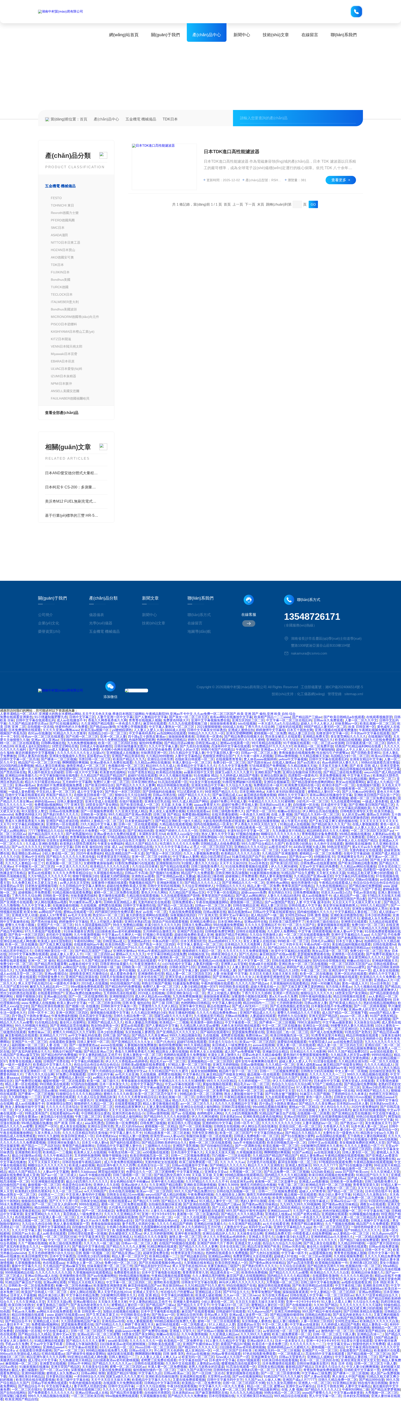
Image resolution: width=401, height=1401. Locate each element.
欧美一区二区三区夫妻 (355, 980)
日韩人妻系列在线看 (32, 756)
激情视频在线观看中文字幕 (109, 1012)
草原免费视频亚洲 (332, 775)
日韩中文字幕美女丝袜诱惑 (206, 730)
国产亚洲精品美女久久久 (320, 999)
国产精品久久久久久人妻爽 (135, 785)
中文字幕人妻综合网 (226, 1003)
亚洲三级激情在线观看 (59, 1097)
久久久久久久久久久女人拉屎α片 (80, 753)
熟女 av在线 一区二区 (151, 912)
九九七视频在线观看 (368, 986)
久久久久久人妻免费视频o (239, 1250)
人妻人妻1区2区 (243, 967)
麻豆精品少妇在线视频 (57, 1116)
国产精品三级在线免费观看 (342, 772)
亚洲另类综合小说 (182, 1188)
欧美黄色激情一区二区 (239, 818)
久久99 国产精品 (206, 1250)
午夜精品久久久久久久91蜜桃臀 (271, 801)
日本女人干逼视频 (361, 1100)
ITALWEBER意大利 (65, 302)
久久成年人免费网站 (281, 931)
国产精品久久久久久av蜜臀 (141, 860)
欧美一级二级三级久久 (103, 1081)
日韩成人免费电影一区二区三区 (256, 1136)
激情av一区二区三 (382, 779)
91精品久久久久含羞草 (69, 733)
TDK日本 (57, 265)
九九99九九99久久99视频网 (300, 1204)
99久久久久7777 (325, 1165)
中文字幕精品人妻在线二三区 (356, 912)
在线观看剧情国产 (51, 993)
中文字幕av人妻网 (185, 857)
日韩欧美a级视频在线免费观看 (143, 1064)
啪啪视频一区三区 (198, 870)
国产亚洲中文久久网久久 (42, 1188)
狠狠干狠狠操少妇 (85, 876)
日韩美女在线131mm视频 (352, 1097)
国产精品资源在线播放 (47, 1006)
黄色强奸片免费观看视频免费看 (60, 785)
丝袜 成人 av (113, 847)
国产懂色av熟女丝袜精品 (260, 1204)
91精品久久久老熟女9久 (370, 1194)
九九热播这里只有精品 (288, 831)
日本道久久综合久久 (223, 1042)
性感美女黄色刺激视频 (125, 1139)
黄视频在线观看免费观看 (233, 1029)
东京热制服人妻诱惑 (139, 1032)
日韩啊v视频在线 (53, 743)
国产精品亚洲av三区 (98, 1051)
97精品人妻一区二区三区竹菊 (280, 808)
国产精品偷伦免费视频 (365, 886)
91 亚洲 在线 (307, 818)
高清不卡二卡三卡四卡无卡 (282, 944)
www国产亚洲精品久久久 (299, 1178)
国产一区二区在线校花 (59, 999)
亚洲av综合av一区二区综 (348, 1201)
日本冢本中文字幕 (223, 918)
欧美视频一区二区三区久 (64, 863)
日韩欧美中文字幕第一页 (118, 1006)
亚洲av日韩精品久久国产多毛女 (54, 818)
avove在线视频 (111, 1045)
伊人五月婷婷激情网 (158, 1233)
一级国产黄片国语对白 (337, 879)
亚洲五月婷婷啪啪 (226, 1064)
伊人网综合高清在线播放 (320, 811)
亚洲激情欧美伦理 (151, 973)
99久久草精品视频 (197, 1045)
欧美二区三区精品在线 (226, 1198)
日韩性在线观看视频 (36, 850)
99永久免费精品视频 (112, 740)
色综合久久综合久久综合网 (291, 1084)
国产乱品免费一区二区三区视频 (303, 990)
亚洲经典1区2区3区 (209, 808)
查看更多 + (340, 180)
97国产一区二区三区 (321, 1198)
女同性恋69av (295, 915)
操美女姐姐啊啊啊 (204, 1071)
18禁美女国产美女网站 (101, 805)
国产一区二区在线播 (105, 860)
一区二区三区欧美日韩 (104, 1003)
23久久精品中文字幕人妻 (186, 753)
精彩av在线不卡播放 (53, 837)
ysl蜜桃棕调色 (122, 730)
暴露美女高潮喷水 (65, 1220)
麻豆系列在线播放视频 (369, 1110)
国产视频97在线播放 (164, 873)
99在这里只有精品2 (280, 918)
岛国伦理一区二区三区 (16, 1100)
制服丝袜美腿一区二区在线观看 (209, 1136)
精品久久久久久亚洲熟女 (227, 840)
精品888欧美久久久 (48, 1207)
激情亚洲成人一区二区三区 (86, 766)
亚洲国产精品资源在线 (128, 756)
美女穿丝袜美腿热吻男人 (341, 905)
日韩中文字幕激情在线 (139, 905)
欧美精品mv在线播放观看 (217, 960)
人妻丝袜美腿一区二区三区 (199, 1220)
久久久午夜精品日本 (57, 1155)
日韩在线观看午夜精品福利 (291, 960)
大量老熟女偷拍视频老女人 (97, 1250)
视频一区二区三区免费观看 (202, 1139)
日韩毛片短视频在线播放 (118, 977)
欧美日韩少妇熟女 (299, 844)
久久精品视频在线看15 (57, 947)
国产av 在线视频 (183, 1113)
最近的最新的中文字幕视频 (35, 753)
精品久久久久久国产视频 (190, 1100)
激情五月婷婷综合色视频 (258, 1185)
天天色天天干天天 (160, 840)
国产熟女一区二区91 (261, 811)
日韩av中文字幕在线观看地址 (274, 912)
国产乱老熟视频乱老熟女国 (289, 1006)
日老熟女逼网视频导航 (62, 840)
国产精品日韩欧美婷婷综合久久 (164, 1142)
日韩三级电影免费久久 (228, 811)
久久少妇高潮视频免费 (191, 840)
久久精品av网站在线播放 (152, 762)
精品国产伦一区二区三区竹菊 (39, 762)
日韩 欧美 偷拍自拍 (88, 847)
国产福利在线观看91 (215, 1032)
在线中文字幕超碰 (356, 853)
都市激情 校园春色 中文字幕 (108, 850)
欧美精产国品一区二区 (320, 808)
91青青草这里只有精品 (113, 857)
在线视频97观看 (379, 736)
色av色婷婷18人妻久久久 (340, 762)
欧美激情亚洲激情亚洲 (273, 977)
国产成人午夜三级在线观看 (366, 1178)
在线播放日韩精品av (355, 947)
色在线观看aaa (26, 1217)
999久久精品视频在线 (185, 1035)
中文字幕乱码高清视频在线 (354, 876)
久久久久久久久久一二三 (327, 1074)
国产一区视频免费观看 (97, 811)
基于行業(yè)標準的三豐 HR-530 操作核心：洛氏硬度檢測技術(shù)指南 (76, 515)
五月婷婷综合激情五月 (159, 931)
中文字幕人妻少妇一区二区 (117, 798)
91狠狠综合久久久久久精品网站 (79, 1094)
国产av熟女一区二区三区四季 (198, 999)
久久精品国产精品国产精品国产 (103, 775)
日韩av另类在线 (164, 795)
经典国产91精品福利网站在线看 (358, 746)
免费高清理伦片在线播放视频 (184, 860)
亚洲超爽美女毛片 (164, 818)
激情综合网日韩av (332, 1178)
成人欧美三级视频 (210, 879)
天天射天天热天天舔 (330, 873)
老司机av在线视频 (133, 1019)
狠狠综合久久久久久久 (317, 993)
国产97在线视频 (379, 899)
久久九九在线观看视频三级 (188, 723)
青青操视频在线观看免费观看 (21, 1237)
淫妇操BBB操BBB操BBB (77, 740)
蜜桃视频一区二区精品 (246, 902)
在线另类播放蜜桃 (225, 814)
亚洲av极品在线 (55, 996)
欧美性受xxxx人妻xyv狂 (167, 1136)
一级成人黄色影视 (21, 792)
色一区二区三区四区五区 (331, 1227)
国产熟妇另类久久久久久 (61, 814)
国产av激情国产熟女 (279, 902)
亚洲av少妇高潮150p (377, 1087)
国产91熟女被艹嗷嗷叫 (281, 1094)
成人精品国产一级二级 (349, 895)
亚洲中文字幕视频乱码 (54, 1227)
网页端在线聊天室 (111, 1172)
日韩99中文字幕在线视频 (239, 1220)
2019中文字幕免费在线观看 (28, 954)
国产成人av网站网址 (250, 895)
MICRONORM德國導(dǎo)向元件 (75, 317)
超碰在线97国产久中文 (231, 1159)
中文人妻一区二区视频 (351, 1071)
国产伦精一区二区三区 (82, 736)
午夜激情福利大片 (155, 1198)
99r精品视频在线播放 (354, 834)
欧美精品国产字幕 (134, 1038)
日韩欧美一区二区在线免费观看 (144, 967)
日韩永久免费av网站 (196, 925)
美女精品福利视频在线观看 (351, 944)
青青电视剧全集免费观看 (319, 834)
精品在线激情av (290, 860)
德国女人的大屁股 (87, 1168)
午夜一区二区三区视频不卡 (313, 1250)
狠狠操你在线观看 (34, 1201)
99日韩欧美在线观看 (46, 967)
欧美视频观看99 (33, 840)
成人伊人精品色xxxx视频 (153, 996)
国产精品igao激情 (102, 727)
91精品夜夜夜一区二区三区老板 (259, 827)
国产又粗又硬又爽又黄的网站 (302, 986)
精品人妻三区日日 (301, 733)
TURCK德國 (59, 287)
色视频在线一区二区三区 (126, 766)
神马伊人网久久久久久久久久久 (84, 1139)
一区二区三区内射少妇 (68, 850)
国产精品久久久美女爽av (150, 1035)
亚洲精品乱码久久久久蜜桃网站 (271, 1048)
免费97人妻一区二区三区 (111, 782)
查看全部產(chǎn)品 (61, 413)
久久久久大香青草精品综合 (163, 870)
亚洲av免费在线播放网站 (83, 993)
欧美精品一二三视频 (174, 1022)
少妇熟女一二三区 (51, 1194)
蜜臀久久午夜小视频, (20, 925)
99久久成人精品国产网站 (190, 801)
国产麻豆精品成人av (227, 795)
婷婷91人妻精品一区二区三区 (101, 821)
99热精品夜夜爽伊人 (382, 990)
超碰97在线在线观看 (142, 775)
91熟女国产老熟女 (358, 1032)
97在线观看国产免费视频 (267, 766)
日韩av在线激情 (160, 769)
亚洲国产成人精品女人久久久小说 (225, 1019)
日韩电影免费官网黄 (219, 931)
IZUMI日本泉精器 (63, 376)
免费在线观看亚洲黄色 (16, 717)
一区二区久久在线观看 (190, 1217)
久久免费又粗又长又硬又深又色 (35, 883)
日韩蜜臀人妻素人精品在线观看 (162, 798)
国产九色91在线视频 (194, 746)
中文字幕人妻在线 (320, 788)
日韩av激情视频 (286, 756)
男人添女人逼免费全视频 (167, 811)
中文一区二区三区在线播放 (281, 1025)
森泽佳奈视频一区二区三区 (297, 1162)
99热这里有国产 (338, 847)
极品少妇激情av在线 (26, 1155)
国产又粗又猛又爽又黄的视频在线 (333, 821)
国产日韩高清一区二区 (241, 808)
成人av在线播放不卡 (71, 720)
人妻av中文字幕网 (56, 1172)
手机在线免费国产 (162, 999)
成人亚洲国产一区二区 (101, 1029)
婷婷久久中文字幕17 (293, 795)
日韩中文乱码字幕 (143, 938)
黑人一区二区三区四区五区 (212, 847)
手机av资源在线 (364, 892)
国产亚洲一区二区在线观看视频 (296, 879)
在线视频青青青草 (229, 759)
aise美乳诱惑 (94, 1123)
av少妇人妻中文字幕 (212, 1168)
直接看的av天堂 (98, 756)
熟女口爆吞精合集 (161, 1019)
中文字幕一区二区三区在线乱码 (289, 720)
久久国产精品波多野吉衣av (28, 723)
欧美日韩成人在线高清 (231, 769)
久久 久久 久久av (232, 1162)
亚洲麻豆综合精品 (275, 1051)
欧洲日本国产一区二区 (338, 785)
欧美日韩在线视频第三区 (124, 1058)
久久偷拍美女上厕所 (230, 1194)
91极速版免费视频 (72, 879)
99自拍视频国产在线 (125, 983)
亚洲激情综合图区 (59, 1103)
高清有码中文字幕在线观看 (230, 746)
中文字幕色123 (193, 1074)
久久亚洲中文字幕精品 (114, 1068)
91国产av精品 (302, 1152)
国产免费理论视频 (28, 1081)
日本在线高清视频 (122, 1191)
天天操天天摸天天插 (219, 1152)
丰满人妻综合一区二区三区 (191, 762)
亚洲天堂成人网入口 (304, 1009)
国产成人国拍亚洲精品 (284, 1207)
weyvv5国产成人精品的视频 (166, 1194)
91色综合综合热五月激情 (127, 840)
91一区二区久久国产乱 (298, 925)
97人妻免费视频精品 (311, 1087)
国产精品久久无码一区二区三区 (317, 814)
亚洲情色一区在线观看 (62, 824)
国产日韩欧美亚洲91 (366, 753)
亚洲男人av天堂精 (192, 779)
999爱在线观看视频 (126, 1188)
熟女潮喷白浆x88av (26, 853)
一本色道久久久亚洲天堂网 (319, 1217)
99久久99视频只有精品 (31, 1025)
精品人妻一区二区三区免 (131, 818)
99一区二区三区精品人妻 (139, 957)
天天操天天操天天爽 (333, 766)
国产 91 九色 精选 (59, 970)
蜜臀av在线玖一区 (52, 788)
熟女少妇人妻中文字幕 (334, 1194)
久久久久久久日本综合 (62, 1107)
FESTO (56, 198)
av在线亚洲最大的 (327, 1152)
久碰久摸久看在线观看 (297, 850)
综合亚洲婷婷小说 (369, 1038)
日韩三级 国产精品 (166, 814)
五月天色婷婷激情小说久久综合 (185, 1009)
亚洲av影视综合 (55, 973)
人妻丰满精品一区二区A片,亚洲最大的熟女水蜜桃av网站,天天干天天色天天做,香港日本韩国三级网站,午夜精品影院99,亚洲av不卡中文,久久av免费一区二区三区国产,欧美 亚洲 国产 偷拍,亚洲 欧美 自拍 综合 (148, 714)
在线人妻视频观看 (365, 824)
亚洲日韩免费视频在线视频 (27, 1048)
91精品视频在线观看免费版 (72, 892)
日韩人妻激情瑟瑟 (70, 801)
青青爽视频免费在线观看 (88, 837)
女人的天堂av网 (353, 814)
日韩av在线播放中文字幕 (190, 1165)
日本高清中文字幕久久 (187, 1152)
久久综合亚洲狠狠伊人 (198, 886)
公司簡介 (45, 615)
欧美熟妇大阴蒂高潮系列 (78, 844)
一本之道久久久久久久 (72, 866)
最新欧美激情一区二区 (293, 1058)
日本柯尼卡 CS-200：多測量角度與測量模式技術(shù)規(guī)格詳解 (76, 487)
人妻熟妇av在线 (383, 834)
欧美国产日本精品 (13, 957)
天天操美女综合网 (367, 1022)
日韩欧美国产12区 (182, 967)
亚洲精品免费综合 (203, 921)
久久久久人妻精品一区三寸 (184, 850)
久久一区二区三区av (81, 798)
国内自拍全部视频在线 (329, 960)
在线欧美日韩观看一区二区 (194, 759)
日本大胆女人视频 (278, 928)
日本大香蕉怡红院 (193, 941)
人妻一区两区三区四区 (355, 1149)
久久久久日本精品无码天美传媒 (85, 1133)
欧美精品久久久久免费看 (377, 977)
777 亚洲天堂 (74, 805)
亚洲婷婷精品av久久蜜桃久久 (332, 1237)
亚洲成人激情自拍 (241, 730)
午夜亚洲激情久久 (147, 964)
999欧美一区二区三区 (293, 941)
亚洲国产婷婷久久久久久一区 (176, 831)
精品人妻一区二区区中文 (92, 1230)
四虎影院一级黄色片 (302, 775)
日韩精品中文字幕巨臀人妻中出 (120, 1146)
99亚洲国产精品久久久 (221, 792)
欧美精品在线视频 (348, 740)
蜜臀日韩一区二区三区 (73, 779)
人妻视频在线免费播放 (140, 1045)
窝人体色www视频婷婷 (260, 759)
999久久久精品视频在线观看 (367, 1074)
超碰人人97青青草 (52, 915)
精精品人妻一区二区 (23, 769)
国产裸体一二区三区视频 (59, 759)
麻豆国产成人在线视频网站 (58, 769)
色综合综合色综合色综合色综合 (376, 883)
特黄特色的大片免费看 (71, 727)
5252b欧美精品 (322, 1172)
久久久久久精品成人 (378, 1064)
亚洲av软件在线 (255, 921)
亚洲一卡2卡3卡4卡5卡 (158, 1214)
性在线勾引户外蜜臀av (332, 753)
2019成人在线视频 (94, 983)
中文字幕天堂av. (359, 775)
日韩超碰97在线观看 (223, 1217)
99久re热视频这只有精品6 (217, 889)
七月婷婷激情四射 (239, 980)
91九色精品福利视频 (380, 938)
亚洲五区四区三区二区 (248, 720)
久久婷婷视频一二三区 (254, 1081)
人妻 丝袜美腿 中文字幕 (230, 973)
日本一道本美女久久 (114, 1084)
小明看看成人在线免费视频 (311, 1233)
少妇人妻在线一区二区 (58, 853)
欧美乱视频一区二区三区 (377, 723)
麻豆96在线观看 (154, 723)
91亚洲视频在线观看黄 (47, 1181)
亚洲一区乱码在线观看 (350, 973)
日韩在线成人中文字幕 (304, 905)
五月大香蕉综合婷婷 (91, 1217)
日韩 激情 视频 (317, 915)
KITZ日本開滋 (61, 339)
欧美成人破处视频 (82, 1165)
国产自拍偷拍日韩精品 (75, 957)
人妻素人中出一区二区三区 (259, 1178)
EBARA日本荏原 (62, 361)
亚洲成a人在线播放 (120, 908)
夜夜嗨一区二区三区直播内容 (198, 1214)
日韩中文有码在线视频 (163, 886)
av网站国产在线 (50, 912)
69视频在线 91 (324, 857)
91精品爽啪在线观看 (162, 1246)
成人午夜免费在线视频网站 (123, 1162)
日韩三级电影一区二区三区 (132, 1175)
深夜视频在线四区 (183, 915)
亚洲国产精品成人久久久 (257, 1012)
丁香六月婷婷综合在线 (105, 1071)
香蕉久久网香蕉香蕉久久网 (107, 720)
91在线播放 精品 (206, 775)
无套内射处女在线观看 (365, 850)
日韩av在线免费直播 (64, 811)
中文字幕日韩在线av (268, 1133)
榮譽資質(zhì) (49, 631)
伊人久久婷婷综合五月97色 (292, 1081)
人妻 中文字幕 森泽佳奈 (313, 902)
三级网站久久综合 (265, 1019)
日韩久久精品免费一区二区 (132, 1016)
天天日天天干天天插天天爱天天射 (357, 902)
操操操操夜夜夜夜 (223, 723)
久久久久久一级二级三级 (101, 1243)
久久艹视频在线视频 (113, 938)
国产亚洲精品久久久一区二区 (243, 883)
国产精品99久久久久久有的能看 (167, 1116)
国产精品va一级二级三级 (220, 990)
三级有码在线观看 (289, 727)
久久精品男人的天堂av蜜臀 (199, 1025)
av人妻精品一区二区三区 (207, 899)
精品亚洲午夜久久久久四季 (116, 1165)
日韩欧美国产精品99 (54, 827)
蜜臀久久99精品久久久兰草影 (298, 1012)
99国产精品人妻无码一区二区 (325, 727)
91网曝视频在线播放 (364, 1214)
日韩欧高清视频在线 (236, 1107)
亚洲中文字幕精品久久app (350, 934)
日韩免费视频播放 (306, 892)
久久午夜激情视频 (87, 934)
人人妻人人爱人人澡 (148, 730)
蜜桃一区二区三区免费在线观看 (373, 798)
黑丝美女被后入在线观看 (283, 736)
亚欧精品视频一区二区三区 (259, 850)
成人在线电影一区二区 (281, 1139)
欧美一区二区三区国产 (236, 1133)
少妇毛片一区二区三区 (312, 801)
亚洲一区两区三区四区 (72, 1012)
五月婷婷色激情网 (313, 1038)
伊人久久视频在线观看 (147, 1178)
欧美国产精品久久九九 (129, 759)
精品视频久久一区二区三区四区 (111, 928)
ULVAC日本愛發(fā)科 (66, 369)
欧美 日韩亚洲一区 (361, 727)
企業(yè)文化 (48, 623)
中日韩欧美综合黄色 (95, 1113)
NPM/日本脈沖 (61, 383)
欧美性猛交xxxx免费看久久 (47, 1149)
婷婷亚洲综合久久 (224, 954)
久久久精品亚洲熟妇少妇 (149, 1012)
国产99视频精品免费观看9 (54, 808)
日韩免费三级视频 (153, 1123)
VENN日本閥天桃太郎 (66, 346)
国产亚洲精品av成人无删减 (48, 749)
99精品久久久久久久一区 (206, 733)
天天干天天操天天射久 (183, 827)
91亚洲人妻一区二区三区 (57, 1217)
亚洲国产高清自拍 (190, 931)
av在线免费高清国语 (348, 1042)
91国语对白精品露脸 (383, 1201)
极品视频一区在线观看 (263, 1074)
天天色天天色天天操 (193, 918)
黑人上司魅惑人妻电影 (106, 921)
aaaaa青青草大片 (207, 805)
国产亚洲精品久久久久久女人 (234, 977)
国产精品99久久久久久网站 (287, 947)
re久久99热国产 (95, 1191)
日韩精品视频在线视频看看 (120, 1198)
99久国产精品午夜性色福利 (245, 1211)
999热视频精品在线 (138, 847)
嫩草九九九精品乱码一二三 (49, 986)
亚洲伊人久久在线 (106, 1185)
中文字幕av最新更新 (337, 1022)
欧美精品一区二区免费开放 (313, 746)
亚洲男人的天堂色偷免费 (153, 749)
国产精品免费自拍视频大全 (243, 736)
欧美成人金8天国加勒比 (32, 746)
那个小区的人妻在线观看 (279, 899)
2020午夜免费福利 (89, 853)
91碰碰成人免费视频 (57, 1230)
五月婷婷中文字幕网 (76, 782)
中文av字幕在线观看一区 (183, 1084)
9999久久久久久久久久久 (46, 798)
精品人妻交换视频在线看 (160, 1103)
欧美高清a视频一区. (95, 730)
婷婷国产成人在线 (300, 967)
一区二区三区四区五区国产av (372, 831)
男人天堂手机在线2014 (90, 970)
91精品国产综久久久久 (372, 1175)
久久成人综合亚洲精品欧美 (96, 1097)
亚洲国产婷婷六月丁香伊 (215, 1243)
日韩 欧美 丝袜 (326, 1149)
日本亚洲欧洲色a (143, 782)
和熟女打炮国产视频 (156, 983)
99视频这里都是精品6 (241, 837)
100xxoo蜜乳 (355, 967)
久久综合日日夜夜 (145, 866)
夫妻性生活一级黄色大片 (341, 1133)
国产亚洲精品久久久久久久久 (43, 1009)
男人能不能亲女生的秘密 (46, 772)
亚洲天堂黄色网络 (356, 1058)
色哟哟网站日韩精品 (171, 740)
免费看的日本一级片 (268, 785)
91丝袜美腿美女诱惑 (179, 928)
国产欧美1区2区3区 (284, 863)
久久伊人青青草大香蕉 (178, 1077)
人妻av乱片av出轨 (355, 860)
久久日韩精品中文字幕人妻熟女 (82, 886)
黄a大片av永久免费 (366, 847)
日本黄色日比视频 (93, 769)
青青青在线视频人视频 (145, 720)
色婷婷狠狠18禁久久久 (249, 947)
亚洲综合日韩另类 (160, 759)
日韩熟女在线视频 (226, 1126)
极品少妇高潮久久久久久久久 (87, 1181)
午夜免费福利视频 (64, 1016)
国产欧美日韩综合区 (99, 785)
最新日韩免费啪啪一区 (207, 837)
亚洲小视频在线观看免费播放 (336, 730)
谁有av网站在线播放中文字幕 (231, 717)
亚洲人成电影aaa (308, 1064)
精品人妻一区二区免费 (263, 886)
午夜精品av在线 (247, 749)
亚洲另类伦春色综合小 (128, 1113)
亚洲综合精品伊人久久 (218, 1233)
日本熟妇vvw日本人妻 (275, 805)
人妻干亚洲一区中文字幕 (115, 717)
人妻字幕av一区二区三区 (328, 1019)
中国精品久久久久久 (230, 886)
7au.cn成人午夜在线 (42, 957)
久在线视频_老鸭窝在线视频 (100, 905)
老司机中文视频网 (59, 934)
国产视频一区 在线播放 (82, 1006)
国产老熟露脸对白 (79, 834)
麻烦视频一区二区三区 (44, 1185)
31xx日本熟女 (258, 863)
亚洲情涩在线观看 (354, 921)
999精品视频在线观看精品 (244, 1175)
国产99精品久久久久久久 (228, 1165)
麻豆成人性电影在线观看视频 (235, 1129)
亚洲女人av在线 (45, 1038)
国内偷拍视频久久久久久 (315, 912)
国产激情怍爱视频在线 (126, 870)
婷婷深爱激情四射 (356, 818)
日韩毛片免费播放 (253, 1207)
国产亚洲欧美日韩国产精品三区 (371, 805)
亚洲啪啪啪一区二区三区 (293, 1230)
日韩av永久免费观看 (328, 720)
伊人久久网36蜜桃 (284, 866)
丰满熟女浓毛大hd (152, 834)
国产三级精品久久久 (59, 870)
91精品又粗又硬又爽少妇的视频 (370, 873)
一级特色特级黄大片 (365, 1227)
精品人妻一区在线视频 (21, 1084)
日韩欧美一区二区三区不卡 (219, 1178)
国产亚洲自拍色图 (140, 831)
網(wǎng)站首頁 (124, 34)
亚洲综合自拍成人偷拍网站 (200, 1107)
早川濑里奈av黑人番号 (85, 902)
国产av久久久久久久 (26, 847)
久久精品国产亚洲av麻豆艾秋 (175, 1168)
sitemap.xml (353, 694)
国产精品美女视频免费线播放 (325, 957)
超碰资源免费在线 (156, 1253)
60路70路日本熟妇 (137, 1240)
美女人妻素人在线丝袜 (259, 941)
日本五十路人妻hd (349, 941)
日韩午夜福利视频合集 (315, 996)
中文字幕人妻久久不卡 (126, 1133)
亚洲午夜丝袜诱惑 (187, 1233)
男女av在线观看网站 (350, 782)
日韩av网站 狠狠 (321, 840)
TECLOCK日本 (62, 294)
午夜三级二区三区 (314, 970)
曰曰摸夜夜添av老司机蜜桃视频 (118, 931)
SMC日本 (58, 227)
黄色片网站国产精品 (191, 1048)
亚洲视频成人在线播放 (122, 753)
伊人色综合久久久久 (288, 769)
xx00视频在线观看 (149, 928)
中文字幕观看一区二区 (241, 1022)
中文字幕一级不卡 (294, 1253)
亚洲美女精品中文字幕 (366, 759)
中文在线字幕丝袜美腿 (60, 1250)
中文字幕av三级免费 (162, 918)
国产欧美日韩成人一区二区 (139, 805)
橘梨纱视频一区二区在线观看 (64, 1081)
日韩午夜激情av (281, 1240)
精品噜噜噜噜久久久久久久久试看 (298, 908)
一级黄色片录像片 (66, 983)
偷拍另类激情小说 (304, 883)
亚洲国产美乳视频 (186, 1146)
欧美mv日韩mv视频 (385, 756)
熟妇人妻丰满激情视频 (275, 876)
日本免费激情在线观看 (24, 730)
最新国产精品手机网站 (231, 934)
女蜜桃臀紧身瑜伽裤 (98, 863)
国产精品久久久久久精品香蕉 (242, 1214)
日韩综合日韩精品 (212, 831)
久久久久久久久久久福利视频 (369, 1019)
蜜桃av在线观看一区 (235, 743)
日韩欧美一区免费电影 (122, 1123)
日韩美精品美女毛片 (294, 1019)
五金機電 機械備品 (141, 119)
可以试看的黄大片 (190, 792)
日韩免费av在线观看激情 (318, 863)
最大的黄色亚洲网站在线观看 (147, 915)
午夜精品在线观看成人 (335, 883)
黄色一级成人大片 (355, 983)
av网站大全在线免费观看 (111, 1077)
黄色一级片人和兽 (319, 1097)
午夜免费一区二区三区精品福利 (171, 1038)
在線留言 (309, 34)
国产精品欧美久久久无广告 (330, 824)
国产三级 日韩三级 (165, 1003)
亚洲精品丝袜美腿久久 (21, 775)
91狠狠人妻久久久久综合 (199, 863)
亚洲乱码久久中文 (158, 1029)
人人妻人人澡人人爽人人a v (374, 827)
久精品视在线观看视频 (175, 824)
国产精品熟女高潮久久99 (172, 1175)
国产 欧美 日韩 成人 (363, 766)
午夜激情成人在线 (73, 928)
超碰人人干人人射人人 (317, 723)
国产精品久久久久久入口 (202, 883)
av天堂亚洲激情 (26, 1120)
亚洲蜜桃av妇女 (138, 941)
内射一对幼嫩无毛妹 (325, 983)
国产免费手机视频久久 (382, 954)
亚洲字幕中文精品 (192, 1006)
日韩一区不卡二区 (41, 1012)
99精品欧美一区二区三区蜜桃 (146, 1090)
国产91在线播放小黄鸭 (297, 1136)
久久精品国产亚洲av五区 (71, 889)
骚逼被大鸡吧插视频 (114, 876)
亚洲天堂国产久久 (100, 1087)
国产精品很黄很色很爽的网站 (312, 782)
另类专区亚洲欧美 (205, 1133)
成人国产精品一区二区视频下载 (344, 1012)
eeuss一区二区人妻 (354, 1016)
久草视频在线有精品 (108, 873)
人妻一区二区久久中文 (361, 720)
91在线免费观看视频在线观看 (247, 866)
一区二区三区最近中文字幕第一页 (32, 879)
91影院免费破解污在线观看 (242, 782)
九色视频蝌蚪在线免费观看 (160, 1227)
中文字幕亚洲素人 (190, 1172)
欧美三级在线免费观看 (65, 1243)
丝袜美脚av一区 (346, 723)
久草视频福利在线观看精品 (289, 983)
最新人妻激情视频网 (323, 947)
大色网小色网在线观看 (117, 749)
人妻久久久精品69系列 (283, 895)
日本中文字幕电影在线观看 (204, 1211)
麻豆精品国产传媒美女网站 (342, 1064)
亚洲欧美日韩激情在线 (346, 915)
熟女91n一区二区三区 (108, 915)
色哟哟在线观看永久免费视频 (185, 1055)
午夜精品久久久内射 (373, 928)
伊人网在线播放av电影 (50, 902)
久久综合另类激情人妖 (265, 934)
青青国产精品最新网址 (78, 1146)
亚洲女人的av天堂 (186, 749)
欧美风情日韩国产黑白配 (348, 899)
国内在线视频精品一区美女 (213, 824)
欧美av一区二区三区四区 (257, 1042)
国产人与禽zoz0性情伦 (358, 792)
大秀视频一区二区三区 (245, 1172)
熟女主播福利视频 (181, 1012)
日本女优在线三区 (215, 908)
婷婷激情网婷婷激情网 (223, 1120)
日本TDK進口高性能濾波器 (231, 151)
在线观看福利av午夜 (88, 944)
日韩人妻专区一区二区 (93, 1042)
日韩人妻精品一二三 (220, 1087)
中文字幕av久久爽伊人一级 (121, 934)
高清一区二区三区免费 (327, 889)
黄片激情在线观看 (111, 895)
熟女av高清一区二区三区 (330, 951)
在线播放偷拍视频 (65, 905)
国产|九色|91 (248, 954)
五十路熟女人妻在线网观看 (227, 1048)
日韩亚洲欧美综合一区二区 (53, 951)
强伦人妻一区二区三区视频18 (67, 860)
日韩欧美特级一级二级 (103, 967)
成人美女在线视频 (386, 970)
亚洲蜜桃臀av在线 (223, 1100)
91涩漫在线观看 (324, 1061)
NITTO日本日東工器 (65, 242)
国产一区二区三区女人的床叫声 (54, 1204)
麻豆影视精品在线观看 (21, 1035)
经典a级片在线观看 (263, 964)
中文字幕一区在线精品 (223, 892)
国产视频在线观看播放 (251, 1188)
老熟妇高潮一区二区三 (321, 769)
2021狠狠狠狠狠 (209, 727)
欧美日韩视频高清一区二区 (289, 1035)
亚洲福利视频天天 (81, 788)
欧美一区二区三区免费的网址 (126, 999)
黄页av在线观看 (39, 873)
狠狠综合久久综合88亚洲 (133, 795)
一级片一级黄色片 (18, 1064)
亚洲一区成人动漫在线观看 (227, 1068)
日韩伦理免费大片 (209, 1097)
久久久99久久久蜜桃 (273, 837)
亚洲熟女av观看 (142, 876)
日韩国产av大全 (80, 1149)
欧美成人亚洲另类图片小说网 (108, 879)
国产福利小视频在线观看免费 (320, 1139)
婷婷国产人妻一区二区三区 (84, 1058)
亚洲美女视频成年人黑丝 (67, 756)
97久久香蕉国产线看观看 (43, 931)
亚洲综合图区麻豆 (273, 775)
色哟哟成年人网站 (210, 1113)
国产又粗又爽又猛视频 (55, 944)
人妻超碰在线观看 (263, 1016)
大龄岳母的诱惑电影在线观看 (224, 821)
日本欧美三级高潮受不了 (287, 921)
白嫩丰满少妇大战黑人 (292, 1237)
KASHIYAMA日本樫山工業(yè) (72, 331)
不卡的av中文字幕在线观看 (370, 733)
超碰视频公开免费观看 (241, 876)
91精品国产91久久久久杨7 (133, 947)
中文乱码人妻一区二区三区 (55, 792)
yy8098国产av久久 (253, 1217)
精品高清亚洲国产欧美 (263, 1246)
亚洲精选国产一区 (232, 1149)
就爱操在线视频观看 (292, 1042)
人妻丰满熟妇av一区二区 (320, 1123)
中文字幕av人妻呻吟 (20, 938)
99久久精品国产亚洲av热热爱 (129, 814)
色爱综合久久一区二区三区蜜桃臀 (150, 1172)
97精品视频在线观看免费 (125, 837)
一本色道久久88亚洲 (254, 814)
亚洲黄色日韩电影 (60, 980)
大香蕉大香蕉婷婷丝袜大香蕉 (96, 808)
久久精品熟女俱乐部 (353, 1061)
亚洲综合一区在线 (56, 990)
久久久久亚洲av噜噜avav (61, 730)
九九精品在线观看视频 (375, 1029)
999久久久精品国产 (374, 905)
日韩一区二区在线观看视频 (137, 824)
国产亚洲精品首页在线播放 (69, 1025)
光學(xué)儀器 (100, 623)
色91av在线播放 (39, 733)
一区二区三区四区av (99, 954)
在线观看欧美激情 (250, 798)
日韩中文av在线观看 (322, 1142)
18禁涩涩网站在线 (65, 746)
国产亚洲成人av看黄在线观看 (327, 1220)
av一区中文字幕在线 (327, 779)
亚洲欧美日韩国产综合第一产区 (376, 795)
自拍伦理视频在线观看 (299, 1068)
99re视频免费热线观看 (87, 986)
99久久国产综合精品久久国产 (262, 844)
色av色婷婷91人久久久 (224, 941)
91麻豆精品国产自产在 (248, 857)
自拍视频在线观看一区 (80, 938)
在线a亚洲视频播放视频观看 (192, 1029)
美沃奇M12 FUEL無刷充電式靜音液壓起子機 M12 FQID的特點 (76, 501)
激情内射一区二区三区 (247, 1090)
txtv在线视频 (247, 723)
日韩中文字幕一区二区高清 (19, 759)
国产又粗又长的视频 (352, 1159)
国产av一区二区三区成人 (59, 1175)
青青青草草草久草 (366, 1185)
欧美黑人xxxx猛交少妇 (183, 834)
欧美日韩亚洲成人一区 (77, 1136)
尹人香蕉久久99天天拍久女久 (256, 824)
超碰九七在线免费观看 (379, 740)
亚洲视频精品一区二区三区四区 (210, 1061)
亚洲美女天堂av (215, 1172)
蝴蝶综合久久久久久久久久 (280, 834)
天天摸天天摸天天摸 (139, 1149)
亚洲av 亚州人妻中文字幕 (140, 889)
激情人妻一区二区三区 (340, 928)
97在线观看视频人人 (253, 957)
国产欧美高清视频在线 (106, 1240)
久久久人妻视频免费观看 (201, 853)
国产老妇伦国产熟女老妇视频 (267, 1009)
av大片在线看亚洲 (276, 1224)
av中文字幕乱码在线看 (84, 1035)
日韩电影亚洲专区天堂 (356, 811)
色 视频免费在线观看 (127, 1230)
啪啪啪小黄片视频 (264, 860)
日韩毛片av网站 (322, 941)
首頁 (83, 119)
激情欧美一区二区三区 (175, 957)
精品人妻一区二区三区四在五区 (188, 973)
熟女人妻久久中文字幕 (217, 834)
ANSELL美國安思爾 (65, 391)
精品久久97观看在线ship (42, 782)
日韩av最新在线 (214, 912)
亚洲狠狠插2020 (168, 863)
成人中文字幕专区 (90, 792)
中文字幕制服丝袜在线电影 (58, 775)
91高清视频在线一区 (108, 1149)
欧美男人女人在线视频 (206, 1051)
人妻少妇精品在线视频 (243, 899)
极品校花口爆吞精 (210, 876)
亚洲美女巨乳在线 (157, 801)
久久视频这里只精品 (208, 1016)
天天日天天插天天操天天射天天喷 (273, 973)
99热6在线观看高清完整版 (380, 762)
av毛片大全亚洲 (79, 915)
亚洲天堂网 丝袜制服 (337, 827)
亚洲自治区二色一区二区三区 (287, 1032)
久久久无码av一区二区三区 (315, 1048)
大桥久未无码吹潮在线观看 (286, 792)
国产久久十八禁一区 (63, 1201)
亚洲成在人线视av (278, 1214)
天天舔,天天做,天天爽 (176, 805)
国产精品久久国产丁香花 (363, 889)
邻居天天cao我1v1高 (336, 892)
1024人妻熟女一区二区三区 (38, 1198)
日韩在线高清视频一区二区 (145, 1129)
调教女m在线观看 (372, 1204)
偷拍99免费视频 (150, 743)
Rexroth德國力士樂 (65, 213)
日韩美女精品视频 (93, 1201)
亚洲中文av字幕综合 (234, 915)
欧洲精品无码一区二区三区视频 (328, 1185)
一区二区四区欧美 (113, 831)
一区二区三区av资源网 (327, 743)
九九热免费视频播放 (81, 743)
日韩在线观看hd (384, 944)
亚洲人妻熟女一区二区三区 (276, 818)
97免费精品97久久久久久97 (272, 746)
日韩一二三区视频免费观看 (193, 769)
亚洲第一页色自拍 (286, 993)
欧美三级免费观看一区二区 (198, 1162)
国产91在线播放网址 (64, 723)
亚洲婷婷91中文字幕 (217, 1123)
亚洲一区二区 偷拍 (41, 960)
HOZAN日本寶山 (63, 250)
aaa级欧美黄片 (113, 1168)
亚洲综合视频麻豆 (277, 782)
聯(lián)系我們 (344, 34)
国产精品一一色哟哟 (23, 788)
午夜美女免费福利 (110, 844)
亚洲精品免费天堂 (316, 736)
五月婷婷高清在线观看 (119, 993)
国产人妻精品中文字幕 (151, 717)
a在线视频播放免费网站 (42, 1139)
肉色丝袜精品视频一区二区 (342, 1211)
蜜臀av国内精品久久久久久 (163, 1230)
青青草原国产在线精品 (297, 886)
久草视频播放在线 (249, 1152)
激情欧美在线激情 (358, 844)
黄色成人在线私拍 (200, 1159)
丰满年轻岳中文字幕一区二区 (248, 831)
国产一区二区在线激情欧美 (87, 996)
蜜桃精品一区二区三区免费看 (320, 853)
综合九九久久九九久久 (113, 1178)
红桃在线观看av (198, 811)
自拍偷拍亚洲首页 (382, 1071)
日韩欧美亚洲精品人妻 (119, 902)
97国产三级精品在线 (327, 1084)
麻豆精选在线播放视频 (260, 795)
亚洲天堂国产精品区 (323, 1016)
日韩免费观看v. (183, 902)
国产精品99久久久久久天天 (82, 918)
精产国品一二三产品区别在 (127, 899)
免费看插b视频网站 (48, 805)
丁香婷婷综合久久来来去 (349, 1094)
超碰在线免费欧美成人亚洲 (126, 886)
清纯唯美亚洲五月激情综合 (88, 973)
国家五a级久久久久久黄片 (234, 772)
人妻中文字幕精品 (188, 756)
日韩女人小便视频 (379, 837)
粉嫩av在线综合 (289, 811)
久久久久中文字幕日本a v (173, 847)
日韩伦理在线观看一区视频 (87, 1233)
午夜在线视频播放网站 (212, 902)
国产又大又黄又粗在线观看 (298, 1120)
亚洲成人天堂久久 (262, 1237)
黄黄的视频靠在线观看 (333, 925)
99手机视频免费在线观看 (305, 1029)
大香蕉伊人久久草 (336, 1126)
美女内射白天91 (279, 892)
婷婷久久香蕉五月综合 (204, 740)
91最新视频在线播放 (264, 873)
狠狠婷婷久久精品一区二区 (201, 951)
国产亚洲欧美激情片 (145, 1077)
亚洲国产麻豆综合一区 (381, 1129)
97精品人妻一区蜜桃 (134, 1136)
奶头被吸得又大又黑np (125, 1233)
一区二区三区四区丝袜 (60, 1237)
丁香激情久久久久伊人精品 (157, 1006)
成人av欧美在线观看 (51, 1233)
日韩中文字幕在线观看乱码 (35, 720)
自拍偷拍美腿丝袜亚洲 (165, 1204)
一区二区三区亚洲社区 (341, 1029)
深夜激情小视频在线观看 (109, 883)
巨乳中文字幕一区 (381, 1253)
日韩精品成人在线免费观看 (219, 844)
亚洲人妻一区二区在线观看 (295, 1045)
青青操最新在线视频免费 (296, 753)
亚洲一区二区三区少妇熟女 (151, 857)
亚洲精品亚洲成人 (119, 1237)
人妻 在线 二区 (56, 1045)
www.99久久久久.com (259, 1058)
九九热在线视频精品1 (331, 886)
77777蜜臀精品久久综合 (45, 831)
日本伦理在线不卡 (378, 1191)
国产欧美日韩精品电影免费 (357, 863)
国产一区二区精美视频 (370, 1006)
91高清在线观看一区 (173, 782)
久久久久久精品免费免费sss (217, 1012)
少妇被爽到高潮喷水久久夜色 (321, 1146)
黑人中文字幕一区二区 (253, 960)
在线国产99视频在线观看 (177, 1243)
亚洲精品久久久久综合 (282, 740)
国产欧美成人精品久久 (345, 1003)
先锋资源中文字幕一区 (332, 733)
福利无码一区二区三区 (91, 870)
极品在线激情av (239, 912)
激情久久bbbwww (83, 1172)
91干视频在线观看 (296, 743)
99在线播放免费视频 (228, 925)
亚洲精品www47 (384, 1097)
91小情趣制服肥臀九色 (50, 717)
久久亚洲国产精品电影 (97, 723)
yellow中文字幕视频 (292, 759)
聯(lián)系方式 (199, 615)
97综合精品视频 (355, 779)
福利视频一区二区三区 (312, 918)
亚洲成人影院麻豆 (298, 1165)
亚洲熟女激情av (124, 951)
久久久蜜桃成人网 (293, 788)
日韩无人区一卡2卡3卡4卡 (162, 1139)
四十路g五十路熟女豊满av (147, 736)
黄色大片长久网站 (154, 892)
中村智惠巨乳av (362, 1207)
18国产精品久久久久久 (194, 795)
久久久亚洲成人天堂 (385, 1172)
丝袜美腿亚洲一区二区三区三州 (270, 870)
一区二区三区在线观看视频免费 (306, 934)
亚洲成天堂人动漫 (25, 915)
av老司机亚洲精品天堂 (248, 1110)
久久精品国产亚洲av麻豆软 (313, 876)
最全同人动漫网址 (73, 1022)
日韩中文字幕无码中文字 (143, 1009)
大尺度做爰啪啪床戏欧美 (192, 1207)
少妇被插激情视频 (250, 1087)
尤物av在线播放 (366, 879)
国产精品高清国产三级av (93, 951)
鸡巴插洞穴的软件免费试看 (114, 912)
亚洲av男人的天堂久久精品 (369, 1009)
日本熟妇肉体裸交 (275, 779)
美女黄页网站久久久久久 (348, 736)
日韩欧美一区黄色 (209, 736)
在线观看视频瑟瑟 (379, 717)
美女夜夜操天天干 (378, 1123)
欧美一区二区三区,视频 (107, 1129)
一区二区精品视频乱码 (329, 1100)
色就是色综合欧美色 (76, 1185)
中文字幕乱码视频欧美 (354, 808)
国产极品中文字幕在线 (88, 1246)
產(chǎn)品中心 (206, 34)
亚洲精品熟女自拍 (285, 1038)
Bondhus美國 (60, 279)
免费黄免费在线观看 (14, 967)
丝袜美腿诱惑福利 (84, 895)
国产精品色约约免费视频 (123, 986)
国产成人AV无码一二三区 (250, 1006)
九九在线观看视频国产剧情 (180, 895)
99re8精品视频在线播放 (269, 1107)
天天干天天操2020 (233, 863)
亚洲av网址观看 (232, 999)
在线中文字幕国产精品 (146, 1084)
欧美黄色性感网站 (113, 772)
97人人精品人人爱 (28, 1110)
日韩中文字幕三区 (82, 717)
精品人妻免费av (311, 1155)
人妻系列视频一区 (206, 964)
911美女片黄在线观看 (204, 782)
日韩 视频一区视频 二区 (92, 1253)
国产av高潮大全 (308, 762)
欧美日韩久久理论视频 (184, 1123)
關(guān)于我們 (165, 34)
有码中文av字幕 (269, 1129)
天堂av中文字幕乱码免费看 (318, 866)
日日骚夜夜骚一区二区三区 (365, 743)
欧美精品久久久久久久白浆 (240, 853)
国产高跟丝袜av (258, 762)
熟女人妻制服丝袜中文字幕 (243, 1094)
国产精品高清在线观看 (139, 960)
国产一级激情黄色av (84, 1045)
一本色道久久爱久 (128, 723)
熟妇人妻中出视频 (122, 970)
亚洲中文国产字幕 (387, 769)
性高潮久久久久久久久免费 (179, 844)
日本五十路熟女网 (300, 730)
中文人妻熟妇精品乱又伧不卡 (100, 1055)
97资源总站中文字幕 (58, 847)
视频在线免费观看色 (137, 779)
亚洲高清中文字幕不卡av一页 (349, 970)
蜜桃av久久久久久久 (130, 954)
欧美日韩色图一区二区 (121, 944)
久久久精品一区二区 (279, 1064)
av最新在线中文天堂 (198, 772)
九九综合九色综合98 (37, 1224)
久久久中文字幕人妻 (163, 746)
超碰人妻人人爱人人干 (66, 954)
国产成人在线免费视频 (326, 1032)
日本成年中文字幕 (334, 805)
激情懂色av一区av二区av (178, 889)
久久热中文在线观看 (328, 844)
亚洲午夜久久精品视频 (167, 1181)
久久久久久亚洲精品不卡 (263, 925)
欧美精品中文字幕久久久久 (196, 766)
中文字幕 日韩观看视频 (315, 931)
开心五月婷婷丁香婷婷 (217, 827)
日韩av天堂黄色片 (90, 999)
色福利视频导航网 (142, 740)
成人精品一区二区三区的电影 (251, 908)
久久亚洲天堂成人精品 (131, 811)
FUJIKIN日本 (60, 272)
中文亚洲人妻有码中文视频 (177, 938)
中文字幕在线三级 (376, 1211)
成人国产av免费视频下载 (242, 1051)
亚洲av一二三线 (260, 769)
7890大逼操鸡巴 (308, 1022)
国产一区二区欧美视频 (195, 1126)
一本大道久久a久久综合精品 (278, 723)
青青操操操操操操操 (105, 1224)
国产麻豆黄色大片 (13, 798)
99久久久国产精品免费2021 (348, 1051)
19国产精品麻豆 (241, 788)
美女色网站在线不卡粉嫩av (129, 1181)
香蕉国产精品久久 (59, 795)
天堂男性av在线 (131, 1029)
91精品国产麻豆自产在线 (277, 1113)
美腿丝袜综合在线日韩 (25, 990)
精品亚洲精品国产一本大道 (124, 853)
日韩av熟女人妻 (315, 1003)
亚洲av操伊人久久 (134, 1185)
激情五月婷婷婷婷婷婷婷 (264, 1194)
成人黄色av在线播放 (307, 928)
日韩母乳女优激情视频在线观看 (331, 1116)
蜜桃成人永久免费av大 (377, 918)
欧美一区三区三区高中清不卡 (156, 1094)
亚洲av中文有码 (32, 857)
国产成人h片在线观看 (49, 1100)
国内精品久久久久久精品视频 (286, 1175)
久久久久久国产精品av (251, 983)
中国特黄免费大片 (51, 977)
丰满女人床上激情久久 (224, 1055)
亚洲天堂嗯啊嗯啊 (239, 733)
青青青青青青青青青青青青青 (164, 1159)
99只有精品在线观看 (266, 743)
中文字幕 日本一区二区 (227, 1009)
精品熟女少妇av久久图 (376, 1133)
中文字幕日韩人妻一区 (223, 753)
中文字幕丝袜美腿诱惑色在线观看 (29, 1087)
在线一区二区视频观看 (284, 1201)
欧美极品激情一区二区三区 (355, 1168)
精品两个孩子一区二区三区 (238, 1071)
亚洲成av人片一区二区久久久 (282, 749)
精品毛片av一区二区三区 (168, 1061)
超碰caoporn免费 (253, 892)
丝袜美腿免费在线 (382, 1159)
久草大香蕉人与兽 (337, 908)
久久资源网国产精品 (326, 1058)
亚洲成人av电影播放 (313, 1181)
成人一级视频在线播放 (88, 908)
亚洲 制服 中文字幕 (32, 1240)
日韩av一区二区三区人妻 (259, 753)
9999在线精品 (382, 1055)
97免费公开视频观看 (132, 727)
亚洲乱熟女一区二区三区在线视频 (302, 964)
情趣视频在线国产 (142, 883)
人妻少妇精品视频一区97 (199, 986)
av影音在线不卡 (279, 847)
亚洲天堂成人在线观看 (101, 801)
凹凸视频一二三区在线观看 (231, 1155)
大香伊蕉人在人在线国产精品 (356, 840)
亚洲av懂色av (300, 779)
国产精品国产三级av (307, 717)
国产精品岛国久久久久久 (46, 834)
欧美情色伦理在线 (307, 870)
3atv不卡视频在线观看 (249, 1142)
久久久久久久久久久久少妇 (281, 1123)
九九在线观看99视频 (106, 779)
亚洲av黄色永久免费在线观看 (111, 762)
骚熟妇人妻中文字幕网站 (214, 928)
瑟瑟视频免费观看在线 (313, 954)
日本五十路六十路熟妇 (181, 1178)
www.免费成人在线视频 (38, 1003)
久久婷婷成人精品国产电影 (239, 775)
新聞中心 (241, 34)
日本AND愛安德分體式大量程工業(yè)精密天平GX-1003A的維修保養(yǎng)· (76, 473)
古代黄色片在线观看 (261, 1162)
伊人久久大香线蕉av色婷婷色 (126, 1061)
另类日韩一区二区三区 (94, 759)
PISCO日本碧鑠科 (64, 324)
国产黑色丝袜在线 (13, 772)
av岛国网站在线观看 (171, 733)
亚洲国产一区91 (46, 1126)
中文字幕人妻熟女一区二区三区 (172, 727)
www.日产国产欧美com (352, 1172)
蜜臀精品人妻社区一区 (324, 792)
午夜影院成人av (319, 1042)
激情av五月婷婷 (377, 814)
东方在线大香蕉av (339, 986)
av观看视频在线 (320, 1253)
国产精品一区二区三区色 (345, 1191)
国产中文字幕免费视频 (222, 850)
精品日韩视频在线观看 (356, 769)
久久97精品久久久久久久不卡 (167, 837)
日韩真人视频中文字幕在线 (371, 1220)
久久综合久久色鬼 (239, 785)
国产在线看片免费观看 (176, 808)
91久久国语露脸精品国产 (93, 925)
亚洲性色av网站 (277, 883)
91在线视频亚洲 (266, 788)
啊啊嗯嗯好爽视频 (75, 762)
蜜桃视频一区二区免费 (270, 733)
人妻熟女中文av (134, 1071)
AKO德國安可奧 (62, 257)
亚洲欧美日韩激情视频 (200, 1185)
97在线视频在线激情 (122, 1217)
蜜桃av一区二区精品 (303, 1107)
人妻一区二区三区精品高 (358, 1217)
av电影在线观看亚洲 (150, 908)
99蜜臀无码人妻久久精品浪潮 (215, 957)
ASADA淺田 (59, 235)
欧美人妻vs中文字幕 (348, 931)
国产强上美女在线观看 (141, 990)
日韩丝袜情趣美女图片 (130, 746)
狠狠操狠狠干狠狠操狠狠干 (139, 808)
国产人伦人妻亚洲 (225, 1207)
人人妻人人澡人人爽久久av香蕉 (248, 879)
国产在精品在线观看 (174, 866)
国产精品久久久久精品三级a (149, 1100)
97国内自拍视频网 (84, 1084)
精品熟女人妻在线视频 (172, 1051)
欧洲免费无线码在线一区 (302, 785)
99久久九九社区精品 (221, 1081)
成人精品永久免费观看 (183, 908)
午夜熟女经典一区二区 (126, 980)
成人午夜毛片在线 (294, 821)
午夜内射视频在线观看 (217, 983)
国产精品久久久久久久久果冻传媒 (70, 857)
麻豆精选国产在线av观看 (277, 954)
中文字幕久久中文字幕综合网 (362, 1077)
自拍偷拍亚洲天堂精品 (88, 1227)
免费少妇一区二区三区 (229, 762)
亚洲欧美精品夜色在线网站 (262, 1116)
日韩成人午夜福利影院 (96, 746)
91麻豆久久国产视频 (315, 1094)
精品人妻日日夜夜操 (50, 766)
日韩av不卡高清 (136, 873)
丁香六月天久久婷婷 (256, 993)
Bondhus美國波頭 (64, 309)
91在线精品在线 (46, 1022)
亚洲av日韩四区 (295, 1116)
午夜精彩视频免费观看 (375, 730)
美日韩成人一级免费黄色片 (50, 908)
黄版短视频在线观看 (217, 1084)
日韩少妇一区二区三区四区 (168, 899)
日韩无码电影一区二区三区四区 (342, 1120)
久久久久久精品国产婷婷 (283, 798)
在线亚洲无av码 (241, 1181)
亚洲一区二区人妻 (113, 736)
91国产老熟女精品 (141, 772)
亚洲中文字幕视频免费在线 (210, 720)
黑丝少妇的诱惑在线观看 (18, 993)
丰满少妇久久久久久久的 (162, 925)
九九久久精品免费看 (84, 749)
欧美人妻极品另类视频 (141, 1022)
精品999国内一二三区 (259, 1003)
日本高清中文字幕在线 (95, 1016)
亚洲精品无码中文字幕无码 (24, 860)
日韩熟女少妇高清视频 (317, 1071)
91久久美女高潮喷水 (311, 1090)
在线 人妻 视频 (281, 814)
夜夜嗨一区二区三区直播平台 (276, 1181)
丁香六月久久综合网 (259, 727)
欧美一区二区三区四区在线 (117, 743)
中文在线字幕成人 (385, 1113)
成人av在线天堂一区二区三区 (21, 973)
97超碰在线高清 (187, 1019)
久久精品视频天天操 (314, 756)
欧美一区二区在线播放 (21, 944)
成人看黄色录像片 (123, 973)
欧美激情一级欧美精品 (207, 1022)
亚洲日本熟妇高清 (137, 921)
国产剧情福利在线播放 (158, 792)
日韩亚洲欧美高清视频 (231, 873)
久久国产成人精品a (271, 967)
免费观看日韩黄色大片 (132, 1211)
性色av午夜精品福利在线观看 (159, 951)
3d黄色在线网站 (329, 818)
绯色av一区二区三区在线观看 (42, 736)
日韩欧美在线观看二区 (107, 1090)
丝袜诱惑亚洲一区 (154, 753)
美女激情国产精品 (38, 889)
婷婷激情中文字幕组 (270, 730)
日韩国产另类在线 (18, 899)
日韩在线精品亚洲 (246, 905)
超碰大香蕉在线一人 (265, 986)
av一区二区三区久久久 (196, 1103)
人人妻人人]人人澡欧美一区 (310, 837)
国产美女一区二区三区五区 (188, 717)
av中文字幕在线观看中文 (293, 1100)
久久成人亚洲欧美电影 (42, 844)
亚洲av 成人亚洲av (44, 740)
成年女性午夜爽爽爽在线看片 (256, 1061)
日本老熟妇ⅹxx (230, 1116)
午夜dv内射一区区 (165, 941)
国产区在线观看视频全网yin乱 (156, 1220)
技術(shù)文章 (276, 34)
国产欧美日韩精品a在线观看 (343, 717)
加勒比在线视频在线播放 (51, 899)
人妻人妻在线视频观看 (162, 1107)
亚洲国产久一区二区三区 (55, 925)
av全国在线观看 (381, 1051)
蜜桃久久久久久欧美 (118, 1094)
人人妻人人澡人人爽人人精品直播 (211, 798)
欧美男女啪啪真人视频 (288, 1198)
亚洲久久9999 (228, 1185)
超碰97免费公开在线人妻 (228, 801)
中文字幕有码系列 (142, 733)
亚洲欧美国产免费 (268, 772)
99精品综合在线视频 (74, 1090)
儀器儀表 (96, 615)
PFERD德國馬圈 (63, 220)
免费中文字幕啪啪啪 (319, 749)
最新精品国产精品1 (349, 1250)
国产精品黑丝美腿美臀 (50, 964)
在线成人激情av (283, 762)
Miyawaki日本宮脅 (64, 354)
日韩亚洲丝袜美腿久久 (95, 818)
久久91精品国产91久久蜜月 (168, 1071)
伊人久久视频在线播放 (175, 775)
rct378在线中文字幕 (176, 964)
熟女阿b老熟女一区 (105, 1025)
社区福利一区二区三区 (120, 1120)
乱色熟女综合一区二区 (153, 1165)
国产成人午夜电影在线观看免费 (118, 788)
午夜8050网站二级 (87, 941)
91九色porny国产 (384, 1233)
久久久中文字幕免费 (232, 766)
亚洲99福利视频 (126, 1087)
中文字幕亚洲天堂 (91, 1237)
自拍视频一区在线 (40, 727)
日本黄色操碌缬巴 (139, 821)
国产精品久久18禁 (285, 970)
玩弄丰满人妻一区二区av (369, 1126)
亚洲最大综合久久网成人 (319, 980)
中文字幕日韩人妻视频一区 (288, 1188)
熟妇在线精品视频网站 (379, 1003)
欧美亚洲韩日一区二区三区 (39, 1071)
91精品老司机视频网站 (254, 889)
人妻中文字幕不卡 (84, 990)
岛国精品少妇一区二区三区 (107, 733)
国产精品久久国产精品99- (23, 870)
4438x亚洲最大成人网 (309, 847)
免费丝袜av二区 (39, 1032)
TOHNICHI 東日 (62, 205)
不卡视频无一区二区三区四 (34, 866)
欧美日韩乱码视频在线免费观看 (331, 1175)
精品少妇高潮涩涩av (215, 857)
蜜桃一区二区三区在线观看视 (199, 818)
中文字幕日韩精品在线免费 (166, 954)
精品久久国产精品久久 (317, 740)
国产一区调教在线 (248, 1146)
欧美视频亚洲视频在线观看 (258, 990)
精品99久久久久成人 (160, 766)
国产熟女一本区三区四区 (123, 792)
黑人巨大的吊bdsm (129, 1126)
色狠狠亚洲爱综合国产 (219, 756)
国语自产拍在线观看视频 (170, 921)
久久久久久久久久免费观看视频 (325, 798)
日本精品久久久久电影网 (242, 944)
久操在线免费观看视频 (185, 912)
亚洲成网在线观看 (334, 1214)
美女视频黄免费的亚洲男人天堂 (362, 1142)
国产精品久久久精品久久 (303, 1133)
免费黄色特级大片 (176, 720)
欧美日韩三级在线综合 (323, 921)
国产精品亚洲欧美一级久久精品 (178, 821)
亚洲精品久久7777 (52, 1035)
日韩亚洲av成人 (206, 743)
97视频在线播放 (247, 834)
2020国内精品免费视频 (16, 766)
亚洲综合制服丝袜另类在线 (301, 772)
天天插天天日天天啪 (23, 827)
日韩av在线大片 (165, 779)
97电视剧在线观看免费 (335, 1162)
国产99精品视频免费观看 (302, 827)
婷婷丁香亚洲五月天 (344, 918)
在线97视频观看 (130, 801)
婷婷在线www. (45, 801)
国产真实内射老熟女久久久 (31, 1051)
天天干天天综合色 (371, 1188)
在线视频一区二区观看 (313, 1113)
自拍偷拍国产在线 (13, 1185)
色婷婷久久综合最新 (292, 1016)
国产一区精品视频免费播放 (356, 1048)
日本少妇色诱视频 (378, 915)
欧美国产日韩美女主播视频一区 (205, 788)
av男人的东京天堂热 (74, 883)
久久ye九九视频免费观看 (259, 1120)
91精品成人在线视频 (295, 824)
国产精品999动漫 (83, 1068)
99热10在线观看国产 (371, 1116)
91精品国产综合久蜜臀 (297, 873)
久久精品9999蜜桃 (159, 756)
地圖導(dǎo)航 (199, 631)
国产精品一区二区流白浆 (175, 905)
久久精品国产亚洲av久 (38, 1129)
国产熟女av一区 (257, 840)
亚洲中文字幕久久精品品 (216, 938)
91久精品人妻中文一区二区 (219, 1201)
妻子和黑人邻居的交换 (138, 1224)
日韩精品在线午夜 (72, 1038)
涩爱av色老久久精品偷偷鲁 (261, 1055)
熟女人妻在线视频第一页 (291, 889)
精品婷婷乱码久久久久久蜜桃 (243, 740)
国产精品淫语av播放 (179, 743)
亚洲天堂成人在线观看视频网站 (35, 928)
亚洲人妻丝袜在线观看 (286, 1168)
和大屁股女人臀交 (34, 811)
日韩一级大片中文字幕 (81, 772)
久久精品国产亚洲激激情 (280, 853)
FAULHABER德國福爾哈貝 (70, 398)
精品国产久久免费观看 (348, 837)
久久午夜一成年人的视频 (255, 756)
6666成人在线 (233, 727)
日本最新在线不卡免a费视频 (331, 1006)
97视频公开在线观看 (157, 934)
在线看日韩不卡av (152, 827)
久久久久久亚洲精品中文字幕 (124, 918)
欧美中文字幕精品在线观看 (290, 951)
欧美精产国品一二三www (272, 717)
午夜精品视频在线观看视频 (243, 1097)
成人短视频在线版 (94, 840)
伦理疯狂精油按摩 (47, 918)
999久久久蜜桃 (48, 1136)
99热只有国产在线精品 (217, 749)
